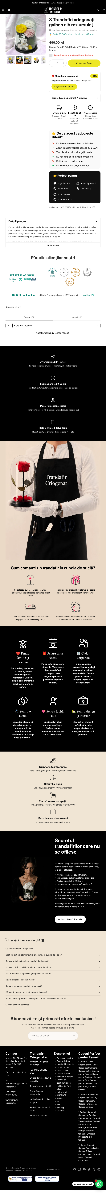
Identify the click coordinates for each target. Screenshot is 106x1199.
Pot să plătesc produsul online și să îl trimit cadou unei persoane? (36, 998)
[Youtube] (84, 1169)
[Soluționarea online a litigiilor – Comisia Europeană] (47, 1179)
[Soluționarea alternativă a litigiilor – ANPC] (20, 1179)
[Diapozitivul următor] (43, 34)
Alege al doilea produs (64, 86)
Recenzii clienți (63, 1061)
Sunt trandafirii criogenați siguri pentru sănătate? (28, 973)
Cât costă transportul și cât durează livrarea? (26, 992)
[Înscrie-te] (74, 1036)
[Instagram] (79, 1169)
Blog (59, 1089)
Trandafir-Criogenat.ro (21, 1168)
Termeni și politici (53, 1169)
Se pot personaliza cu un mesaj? (20, 980)
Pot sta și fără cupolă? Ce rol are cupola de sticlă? (29, 967)
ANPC (60, 1098)
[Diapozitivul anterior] (9, 34)
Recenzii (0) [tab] (29, 317)
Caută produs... (64, 1067)
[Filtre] (8, 325)
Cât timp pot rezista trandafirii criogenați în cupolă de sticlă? (34, 955)
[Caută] (9, 10)
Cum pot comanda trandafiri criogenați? (24, 986)
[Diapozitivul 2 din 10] (19, 60)
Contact (60, 1110)
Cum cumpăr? (63, 1070)
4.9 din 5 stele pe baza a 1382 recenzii (58, 295)
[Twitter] (94, 1169)
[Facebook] (74, 1169)
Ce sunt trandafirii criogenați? (19, 948)
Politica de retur (64, 1086)
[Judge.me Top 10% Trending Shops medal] (69, 281)
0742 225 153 (44, 3)
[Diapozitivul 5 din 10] (45, 60)
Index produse (63, 1092)
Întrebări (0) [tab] (77, 317)
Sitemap (60, 1107)
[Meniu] (3, 10)
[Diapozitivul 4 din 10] (36, 60)
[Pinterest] (98, 1169)
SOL (59, 1104)
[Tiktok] (89, 1169)
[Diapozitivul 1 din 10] (10, 60)
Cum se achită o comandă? (18, 1004)
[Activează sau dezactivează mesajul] (50, 55)
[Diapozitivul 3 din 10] (28, 60)
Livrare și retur (63, 1073)
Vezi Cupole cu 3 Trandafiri (70, 919)
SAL (59, 1101)
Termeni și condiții (65, 1076)
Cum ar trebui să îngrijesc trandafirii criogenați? (27, 961)
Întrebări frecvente (65, 1064)
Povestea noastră (65, 1058)
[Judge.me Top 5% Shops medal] (87, 272)
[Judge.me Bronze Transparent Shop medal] (75, 272)
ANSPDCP (61, 1095)
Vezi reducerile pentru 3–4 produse (69, 98)
